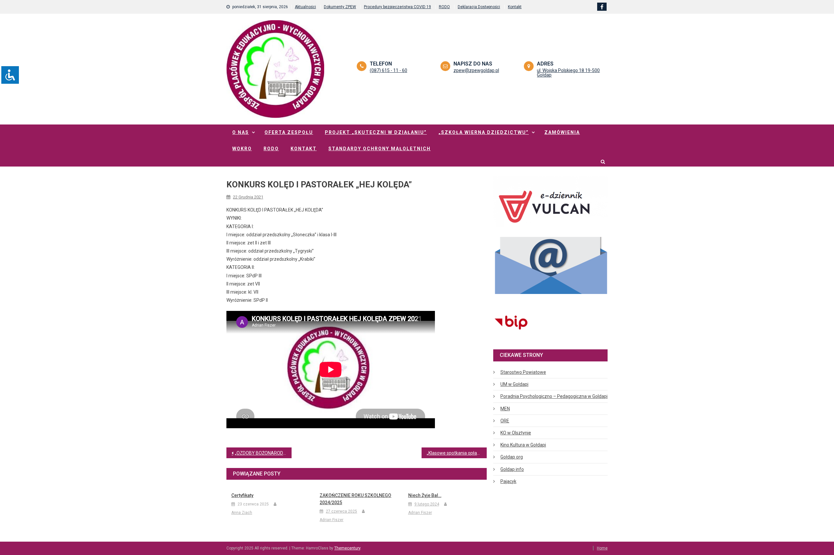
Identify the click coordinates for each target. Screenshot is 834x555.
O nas (240, 132)
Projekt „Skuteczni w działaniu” (376, 132)
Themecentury (347, 548)
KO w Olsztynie (515, 432)
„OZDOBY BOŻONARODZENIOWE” (263, 453)
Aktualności (305, 7)
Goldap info (512, 469)
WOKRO (242, 148)
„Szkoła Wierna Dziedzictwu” (484, 132)
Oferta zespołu (289, 132)
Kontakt (515, 7)
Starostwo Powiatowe (523, 372)
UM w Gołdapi (514, 384)
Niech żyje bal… (424, 495)
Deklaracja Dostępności (479, 7)
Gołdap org (511, 457)
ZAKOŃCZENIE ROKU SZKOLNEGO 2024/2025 (355, 499)
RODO (444, 7)
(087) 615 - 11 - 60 (388, 70)
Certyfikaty (242, 495)
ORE (504, 420)
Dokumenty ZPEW (340, 7)
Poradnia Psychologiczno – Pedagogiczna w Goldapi (554, 396)
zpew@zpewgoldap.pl (476, 70)
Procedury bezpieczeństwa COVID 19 (397, 7)
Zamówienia (562, 132)
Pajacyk (508, 481)
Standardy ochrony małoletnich (379, 148)
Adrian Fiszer (331, 520)
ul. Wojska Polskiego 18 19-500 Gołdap (568, 73)
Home (602, 548)
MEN (505, 408)
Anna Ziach (241, 512)
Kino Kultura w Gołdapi (523, 444)
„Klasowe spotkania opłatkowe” (457, 453)
